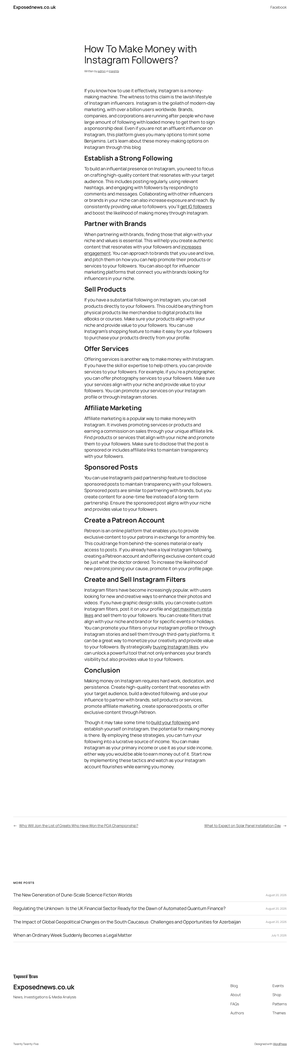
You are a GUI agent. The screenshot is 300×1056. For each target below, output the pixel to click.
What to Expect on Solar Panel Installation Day (242, 825)
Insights (114, 71)
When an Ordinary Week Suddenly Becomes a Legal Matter (72, 935)
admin (102, 71)
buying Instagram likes (176, 647)
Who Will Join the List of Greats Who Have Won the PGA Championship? (78, 825)
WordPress (280, 1044)
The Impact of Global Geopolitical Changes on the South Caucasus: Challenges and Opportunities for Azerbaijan (127, 922)
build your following (171, 722)
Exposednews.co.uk (34, 7)
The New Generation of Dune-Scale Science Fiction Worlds (72, 895)
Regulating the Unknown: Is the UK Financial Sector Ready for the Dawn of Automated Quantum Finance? (119, 908)
